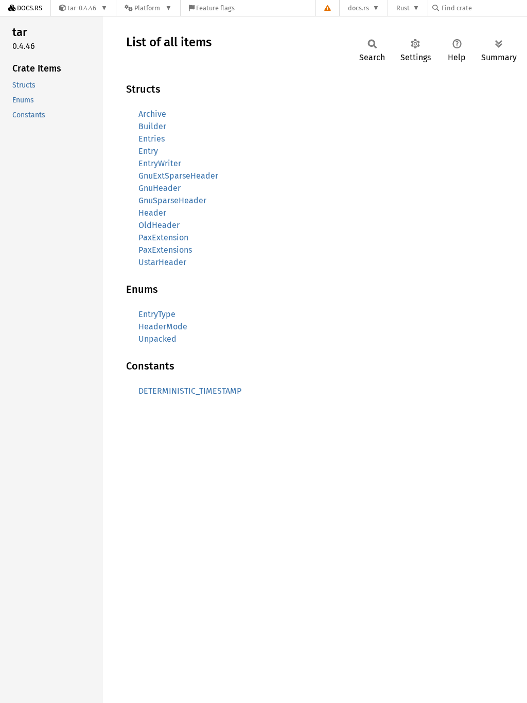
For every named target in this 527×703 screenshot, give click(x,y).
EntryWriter (159, 163)
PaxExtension (163, 237)
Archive (152, 114)
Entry (148, 151)
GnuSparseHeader (172, 200)
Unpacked (157, 339)
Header (152, 213)
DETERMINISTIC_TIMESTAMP (189, 391)
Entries (151, 139)
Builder (152, 126)
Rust (403, 8)
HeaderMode (162, 326)
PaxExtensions (165, 250)
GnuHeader (159, 188)
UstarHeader (162, 262)
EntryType (156, 314)
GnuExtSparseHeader (178, 176)
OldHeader (159, 225)
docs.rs (358, 8)
